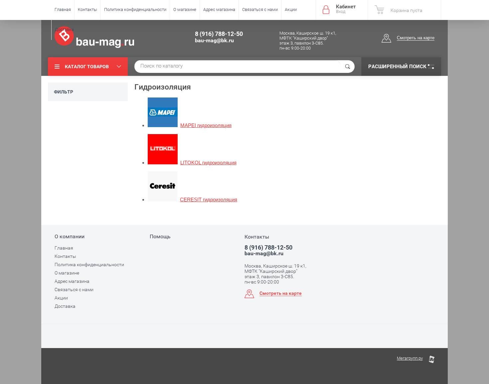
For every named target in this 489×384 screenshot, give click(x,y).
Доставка (64, 29)
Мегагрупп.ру (410, 358)
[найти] (348, 66)
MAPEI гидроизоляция (206, 125)
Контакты (87, 9)
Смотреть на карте (415, 37)
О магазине (184, 9)
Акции (291, 9)
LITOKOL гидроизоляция (208, 162)
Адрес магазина (219, 9)
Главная (63, 9)
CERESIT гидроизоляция (208, 199)
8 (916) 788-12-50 (219, 33)
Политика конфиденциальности (135, 9)
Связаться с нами (260, 9)
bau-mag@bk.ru (214, 40)
